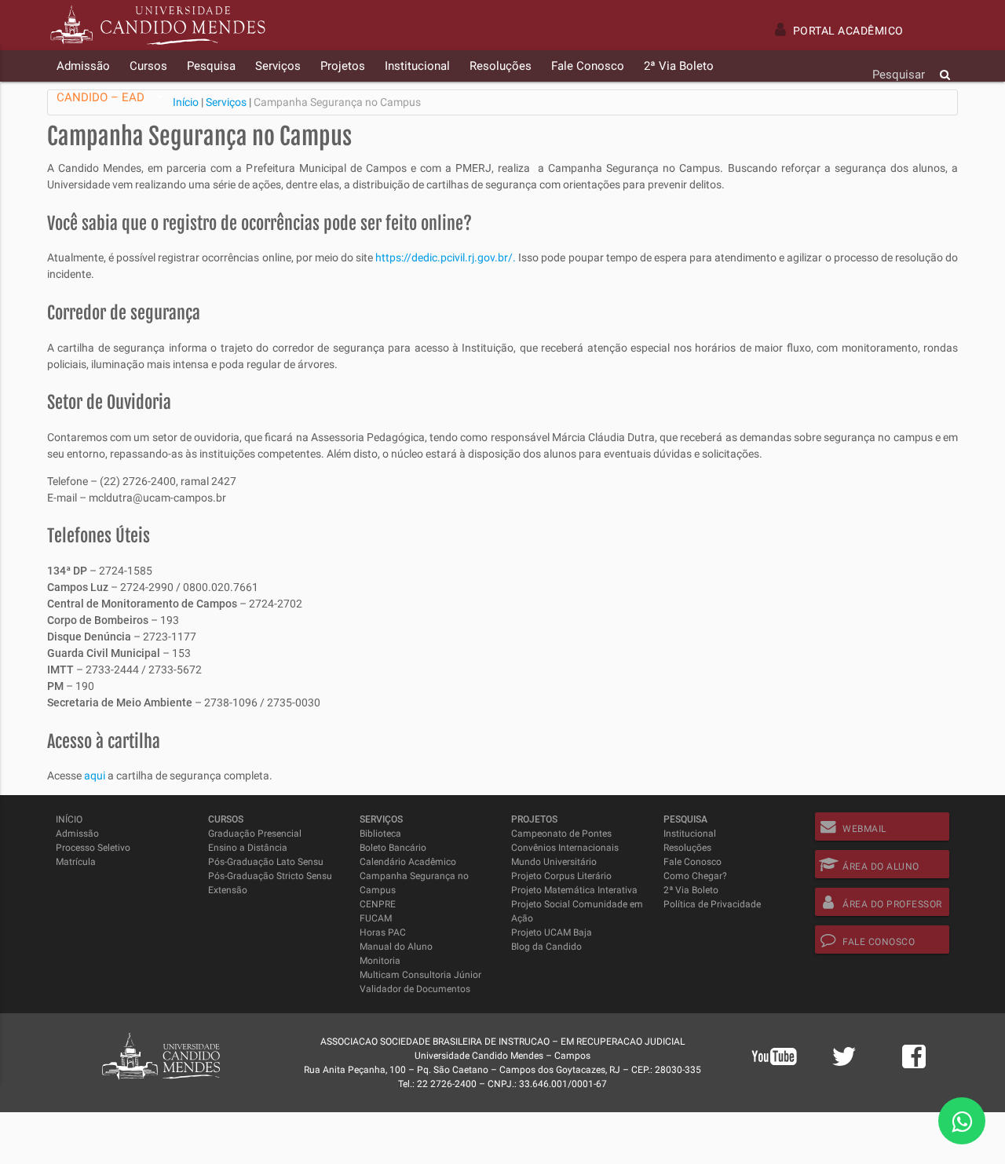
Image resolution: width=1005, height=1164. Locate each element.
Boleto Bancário (393, 847)
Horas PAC (383, 932)
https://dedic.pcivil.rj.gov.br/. (445, 257)
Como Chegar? (695, 875)
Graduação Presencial (255, 833)
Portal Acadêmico (848, 30)
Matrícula (76, 861)
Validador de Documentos (415, 988)
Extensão (227, 890)
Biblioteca (380, 833)
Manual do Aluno (396, 946)
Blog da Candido (546, 946)
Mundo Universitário (554, 861)
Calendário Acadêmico (408, 861)
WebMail (864, 828)
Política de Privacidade (712, 904)
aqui (94, 775)
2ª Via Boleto (690, 890)
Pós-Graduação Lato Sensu (265, 861)
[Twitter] (844, 1065)
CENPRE (378, 904)
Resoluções (687, 847)
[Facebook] (914, 1065)
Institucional (689, 833)
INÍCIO (69, 819)
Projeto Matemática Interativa (574, 890)
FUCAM (376, 918)
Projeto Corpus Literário (561, 875)
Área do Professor (892, 904)
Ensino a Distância (247, 847)
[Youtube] (774, 1076)
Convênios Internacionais (565, 847)
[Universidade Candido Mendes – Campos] (158, 25)
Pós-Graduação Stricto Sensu (270, 875)
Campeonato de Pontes (561, 833)
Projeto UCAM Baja (551, 932)
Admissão (77, 833)
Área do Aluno (880, 866)
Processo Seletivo (93, 847)
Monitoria (380, 960)
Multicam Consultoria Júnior (420, 974)
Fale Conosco (692, 861)
